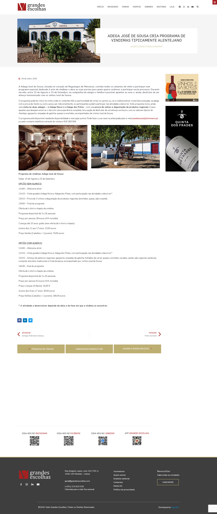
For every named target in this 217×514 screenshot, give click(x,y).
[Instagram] (184, 7)
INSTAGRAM (41, 433)
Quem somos (120, 475)
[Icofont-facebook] (21, 484)
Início (100, 7)
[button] (198, 7)
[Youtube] (193, 7)
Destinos (161, 7)
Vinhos (125, 7)
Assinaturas (119, 471)
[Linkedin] (32, 484)
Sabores (149, 7)
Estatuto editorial (122, 478)
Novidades (112, 7)
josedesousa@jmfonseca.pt (145, 118)
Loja (172, 7)
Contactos (118, 482)
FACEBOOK (75, 433)
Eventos (137, 7)
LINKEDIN (109, 433)
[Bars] (214, 2)
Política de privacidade (124, 489)
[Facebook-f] (180, 7)
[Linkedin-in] (188, 7)
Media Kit (118, 486)
